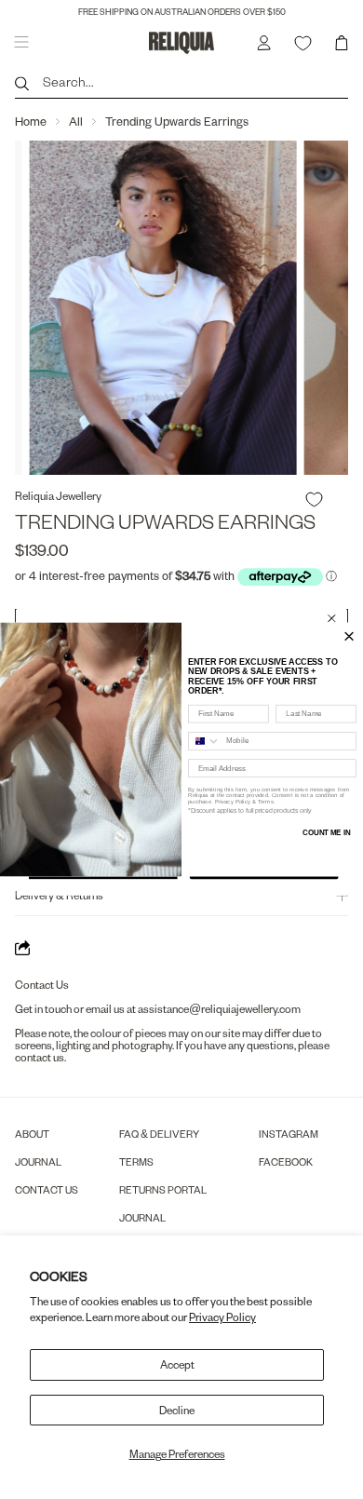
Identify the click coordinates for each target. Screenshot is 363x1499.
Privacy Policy (222, 1317)
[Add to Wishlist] (314, 499)
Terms (136, 1161)
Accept (177, 1364)
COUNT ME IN (326, 833)
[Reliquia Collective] (182, 42)
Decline (177, 1410)
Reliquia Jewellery (58, 496)
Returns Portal (163, 1189)
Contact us (46, 1189)
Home (31, 121)
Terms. (266, 802)
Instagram (288, 1134)
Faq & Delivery (159, 1134)
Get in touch (43, 1009)
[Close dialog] (331, 618)
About (32, 1134)
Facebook (286, 1161)
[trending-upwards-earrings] (190, 308)
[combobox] (205, 741)
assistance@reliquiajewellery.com (219, 1009)
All (76, 121)
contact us (39, 1057)
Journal (38, 1161)
